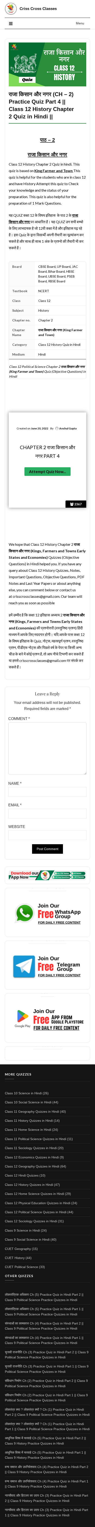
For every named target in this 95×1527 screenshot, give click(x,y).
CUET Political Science (21, 1267)
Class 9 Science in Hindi (22, 1230)
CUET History (15, 1258)
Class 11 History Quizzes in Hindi (29, 1120)
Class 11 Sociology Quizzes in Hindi (31, 1148)
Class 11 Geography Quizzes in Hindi (32, 1111)
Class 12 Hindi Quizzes (22, 1175)
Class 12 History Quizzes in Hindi (29, 1185)
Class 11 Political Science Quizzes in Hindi (35, 1139)
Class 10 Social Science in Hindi (28, 1102)
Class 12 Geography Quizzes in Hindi (32, 1166)
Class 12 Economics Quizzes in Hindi (32, 1157)
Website (16, 827)
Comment (19, 719)
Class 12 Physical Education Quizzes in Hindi (37, 1203)
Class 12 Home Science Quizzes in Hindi (34, 1194)
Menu (80, 23)
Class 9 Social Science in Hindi (27, 1239)
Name (14, 783)
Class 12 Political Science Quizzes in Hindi (35, 1212)
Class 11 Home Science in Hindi (28, 1129)
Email (14, 805)
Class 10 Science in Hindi (23, 1093)
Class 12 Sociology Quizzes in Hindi (31, 1221)
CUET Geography (18, 1249)
